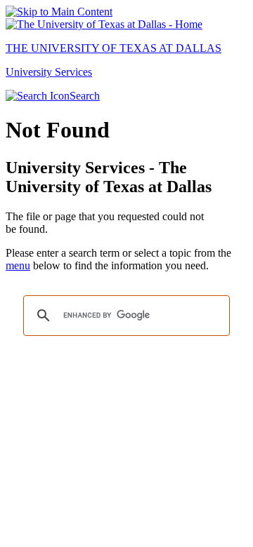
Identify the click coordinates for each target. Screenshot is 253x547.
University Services (49, 72)
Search (85, 96)
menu (18, 265)
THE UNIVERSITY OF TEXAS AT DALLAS (113, 48)
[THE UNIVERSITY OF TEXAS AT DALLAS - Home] (104, 24)
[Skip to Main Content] (59, 12)
